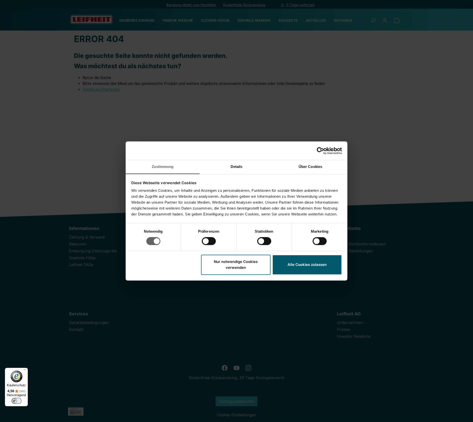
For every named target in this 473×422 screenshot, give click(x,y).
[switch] (209, 241)
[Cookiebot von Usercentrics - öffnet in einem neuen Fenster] (320, 150)
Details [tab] (237, 166)
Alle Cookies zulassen (307, 264)
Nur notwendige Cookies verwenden (236, 264)
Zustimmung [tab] (163, 166)
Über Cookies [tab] (310, 166)
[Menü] (25, 371)
